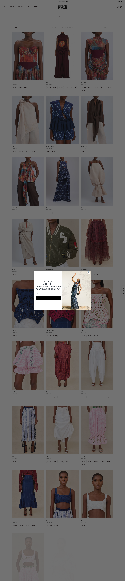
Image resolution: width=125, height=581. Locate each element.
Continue (48, 298)
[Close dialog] (89, 273)
